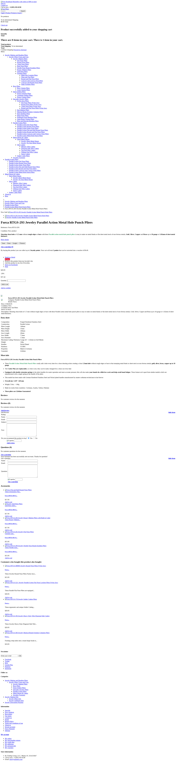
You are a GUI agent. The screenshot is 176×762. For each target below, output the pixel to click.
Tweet (3, 243)
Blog (6, 196)
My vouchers (9, 748)
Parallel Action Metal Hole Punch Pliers (30, 136)
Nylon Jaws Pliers (23, 101)
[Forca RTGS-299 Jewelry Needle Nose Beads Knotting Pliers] (25, 546)
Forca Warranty (10, 729)
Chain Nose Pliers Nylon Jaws (31, 106)
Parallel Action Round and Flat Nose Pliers (31, 132)
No (36, 438)
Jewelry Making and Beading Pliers (16, 55)
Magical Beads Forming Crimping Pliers (30, 112)
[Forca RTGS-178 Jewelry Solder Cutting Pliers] (21, 599)
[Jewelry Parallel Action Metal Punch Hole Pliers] (21, 217)
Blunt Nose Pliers (22, 115)
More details (5, 240)
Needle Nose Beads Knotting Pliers (28, 68)
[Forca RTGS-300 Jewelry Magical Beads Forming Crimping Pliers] (27, 633)
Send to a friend (10, 257)
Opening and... (9, 534)
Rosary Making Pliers (24, 70)
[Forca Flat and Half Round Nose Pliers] (18, 490)
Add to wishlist (6, 288)
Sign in (3, 3)
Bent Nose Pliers (22, 66)
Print (6, 266)
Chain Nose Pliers (23, 64)
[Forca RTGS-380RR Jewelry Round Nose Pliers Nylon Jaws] (25, 566)
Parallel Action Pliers (19, 123)
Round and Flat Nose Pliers (30, 79)
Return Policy (9, 721)
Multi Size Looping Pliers (29, 75)
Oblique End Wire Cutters (29, 152)
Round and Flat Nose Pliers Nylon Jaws (34, 108)
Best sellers (8, 714)
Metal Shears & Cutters (20, 137)
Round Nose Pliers (23, 62)
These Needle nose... (11, 547)
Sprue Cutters (25, 154)
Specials (7, 710)
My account (5, 734)
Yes (31, 438)
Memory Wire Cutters (28, 147)
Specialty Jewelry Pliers (20, 99)
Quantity (3, 280)
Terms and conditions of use (14, 723)
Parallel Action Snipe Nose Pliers (27, 128)
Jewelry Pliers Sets (15, 699)
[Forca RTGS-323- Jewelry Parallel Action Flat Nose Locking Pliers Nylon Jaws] (31, 582)
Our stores (8, 716)
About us (8, 194)
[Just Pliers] (5, 9)
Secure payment (10, 727)
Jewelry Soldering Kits (16, 700)
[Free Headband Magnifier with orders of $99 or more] (19, 2)
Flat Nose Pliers (22, 60)
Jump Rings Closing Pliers (25, 119)
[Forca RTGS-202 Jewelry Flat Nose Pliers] (19, 532)
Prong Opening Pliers (24, 93)
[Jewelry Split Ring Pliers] (13, 504)
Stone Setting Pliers (19, 92)
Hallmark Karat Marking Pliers (27, 117)
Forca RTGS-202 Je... (11, 537)
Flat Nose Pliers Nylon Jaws (30, 103)
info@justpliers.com (15, 759)
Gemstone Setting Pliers (24, 95)
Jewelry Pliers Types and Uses (19, 57)
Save (8, 259)
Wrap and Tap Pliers (27, 77)
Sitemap (7, 730)
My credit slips (9, 742)
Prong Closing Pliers (23, 97)
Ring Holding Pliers (23, 114)
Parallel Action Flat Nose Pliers (27, 125)
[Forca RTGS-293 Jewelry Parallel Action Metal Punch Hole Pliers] (30, 212)
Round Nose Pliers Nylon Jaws (31, 104)
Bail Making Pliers (23, 110)
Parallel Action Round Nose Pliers (28, 126)
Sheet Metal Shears (23, 139)
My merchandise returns (12, 740)
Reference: (4, 227)
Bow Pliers (16, 86)
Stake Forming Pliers (28, 84)
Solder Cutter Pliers (23, 156)
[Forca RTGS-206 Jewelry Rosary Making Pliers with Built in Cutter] (27, 518)
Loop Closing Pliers (23, 90)
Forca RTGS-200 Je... (11, 495)
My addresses (9, 744)
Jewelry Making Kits (11, 697)
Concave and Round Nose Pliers (31, 82)
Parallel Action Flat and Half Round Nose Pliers (32, 130)
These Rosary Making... (12, 520)
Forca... (7, 570)
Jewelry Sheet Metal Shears (30, 141)
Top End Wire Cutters (28, 150)
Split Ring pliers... (10, 506)
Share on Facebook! (11, 265)
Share (9, 243)
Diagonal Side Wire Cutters (30, 148)
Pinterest (22, 243)
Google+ (15, 243)
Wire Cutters (21, 145)
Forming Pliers (22, 73)
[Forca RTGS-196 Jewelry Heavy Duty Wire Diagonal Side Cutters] (27, 616)
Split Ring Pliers (22, 71)
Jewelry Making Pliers (20, 59)
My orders (8, 738)
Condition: (4, 231)
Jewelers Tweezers (19, 158)
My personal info (10, 746)
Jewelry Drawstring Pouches (14, 702)
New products (9, 712)
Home (7, 719)
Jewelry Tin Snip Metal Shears (31, 143)
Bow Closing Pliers (23, 88)
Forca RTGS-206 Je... (11, 523)
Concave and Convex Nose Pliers (32, 81)
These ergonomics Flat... (13, 492)
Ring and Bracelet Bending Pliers (28, 121)
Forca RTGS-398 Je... (11, 510)
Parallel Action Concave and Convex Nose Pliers (33, 134)
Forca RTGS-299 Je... (11, 551)
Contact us (4, 5)
